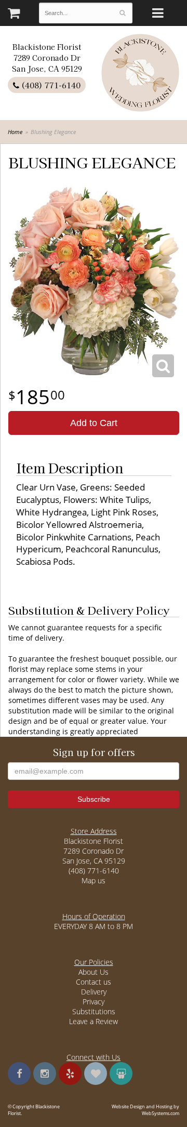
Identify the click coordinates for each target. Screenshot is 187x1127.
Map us (93, 880)
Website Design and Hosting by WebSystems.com (145, 1110)
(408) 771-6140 (50, 84)
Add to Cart (93, 423)
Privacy (93, 1001)
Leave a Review (93, 1021)
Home (15, 132)
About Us (93, 972)
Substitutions (93, 1011)
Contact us (93, 982)
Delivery (93, 992)
